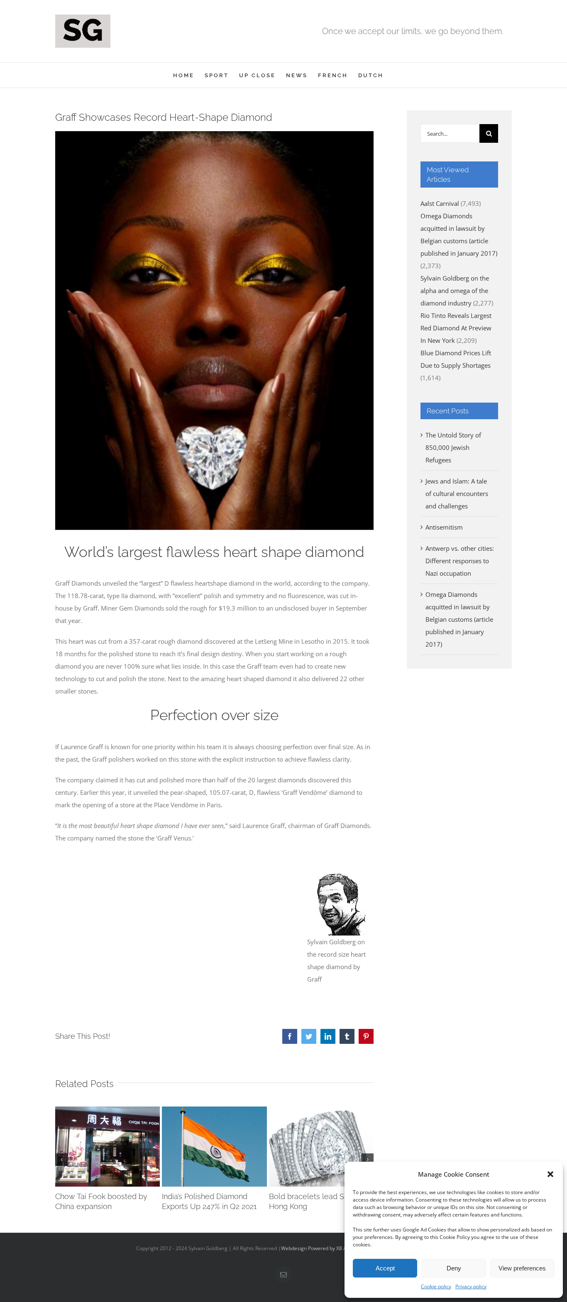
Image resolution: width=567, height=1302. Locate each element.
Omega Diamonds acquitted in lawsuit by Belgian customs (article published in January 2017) (459, 619)
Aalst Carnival (439, 203)
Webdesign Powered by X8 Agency (320, 1248)
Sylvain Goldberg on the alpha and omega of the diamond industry (454, 290)
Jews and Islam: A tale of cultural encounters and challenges (456, 493)
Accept (385, 1268)
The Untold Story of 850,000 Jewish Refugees (453, 447)
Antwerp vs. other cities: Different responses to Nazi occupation (459, 560)
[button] (550, 1174)
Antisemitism (444, 527)
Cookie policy (436, 1286)
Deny (454, 1268)
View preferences (522, 1268)
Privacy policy (470, 1286)
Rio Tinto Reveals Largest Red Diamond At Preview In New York (455, 327)
